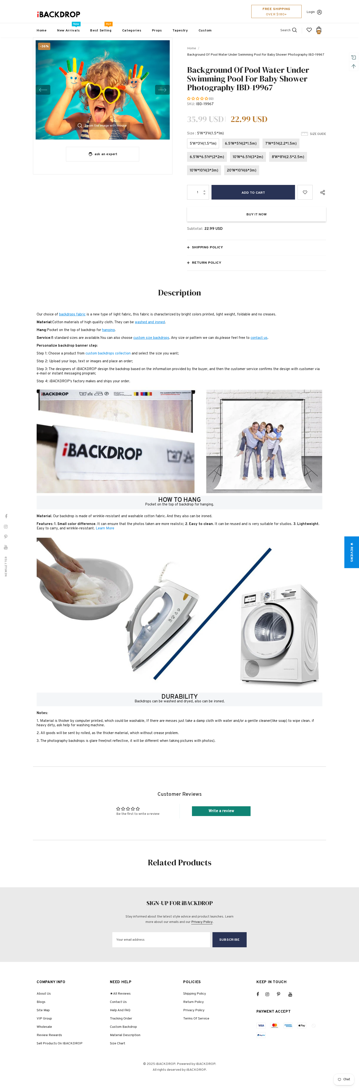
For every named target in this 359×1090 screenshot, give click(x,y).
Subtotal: (195, 229)
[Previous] (43, 90)
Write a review (221, 811)
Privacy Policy (201, 922)
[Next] (162, 90)
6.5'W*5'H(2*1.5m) (241, 143)
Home (191, 48)
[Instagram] (269, 994)
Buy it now (256, 214)
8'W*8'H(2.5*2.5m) (288, 157)
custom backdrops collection (108, 353)
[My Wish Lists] (309, 32)
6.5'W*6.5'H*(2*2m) (207, 157)
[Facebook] (260, 994)
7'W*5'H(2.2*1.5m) (281, 143)
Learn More (105, 528)
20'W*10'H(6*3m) (241, 170)
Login (310, 12)
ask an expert (106, 154)
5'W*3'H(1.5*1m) (203, 143)
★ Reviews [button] (351, 552)
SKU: (191, 104)
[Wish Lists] (305, 192)
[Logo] (59, 14)
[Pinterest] (281, 994)
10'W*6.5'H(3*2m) (248, 157)
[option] (103, 90)
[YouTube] (292, 994)
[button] (198, 99)
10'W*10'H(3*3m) (204, 170)
